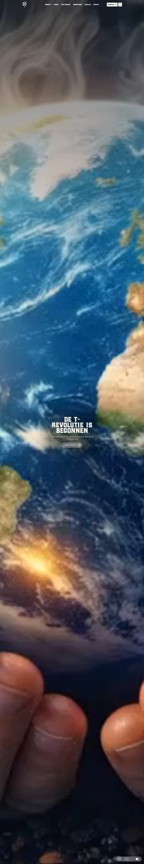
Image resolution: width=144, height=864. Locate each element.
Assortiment (77, 5)
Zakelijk (88, 5)
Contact (96, 5)
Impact (56, 5)
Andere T (48, 5)
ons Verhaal (65, 5)
